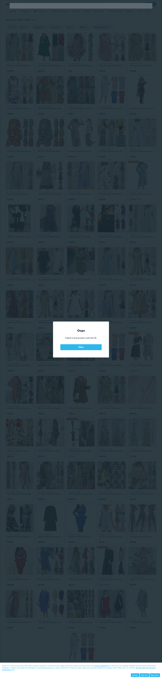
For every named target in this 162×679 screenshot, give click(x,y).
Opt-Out (144, 675)
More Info (155, 675)
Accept (135, 675)
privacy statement (101, 665)
